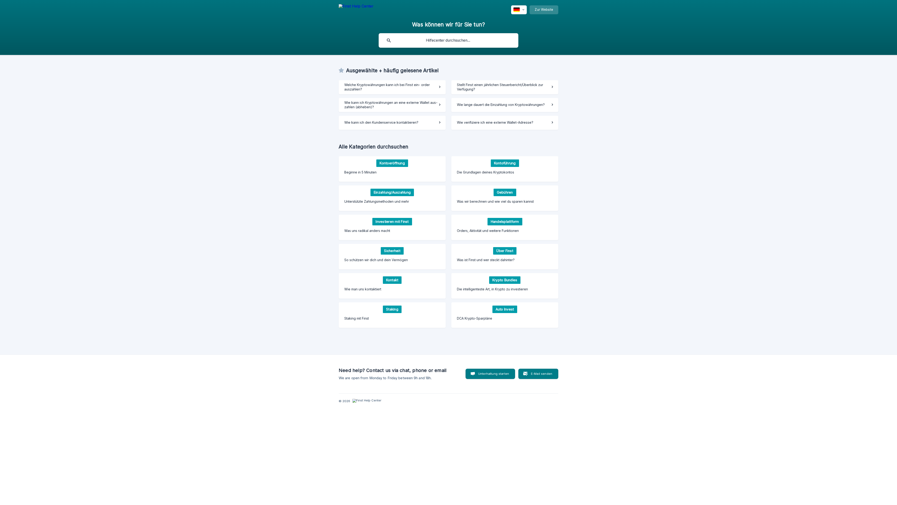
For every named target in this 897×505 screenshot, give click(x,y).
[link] (392, 87)
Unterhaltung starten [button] (493, 373)
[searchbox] (448, 40)
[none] (356, 9)
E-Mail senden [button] (541, 373)
